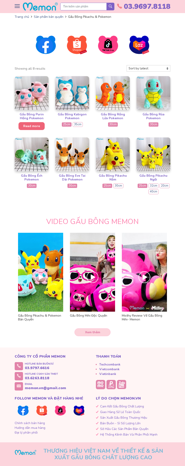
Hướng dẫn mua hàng (30, 428)
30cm (113, 124)
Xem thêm (92, 332)
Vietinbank (107, 374)
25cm (66, 124)
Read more (31, 126)
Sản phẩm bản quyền (48, 17)
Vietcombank (109, 369)
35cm (77, 124)
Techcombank (109, 364)
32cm (153, 186)
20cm (164, 186)
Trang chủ (22, 17)
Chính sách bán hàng (30, 423)
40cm (153, 192)
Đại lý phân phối (26, 432)
